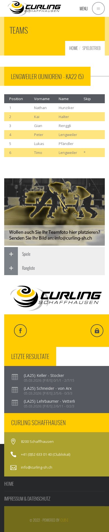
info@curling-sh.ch (36, 467)
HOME (73, 48)
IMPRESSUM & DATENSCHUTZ (27, 498)
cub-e (64, 520)
